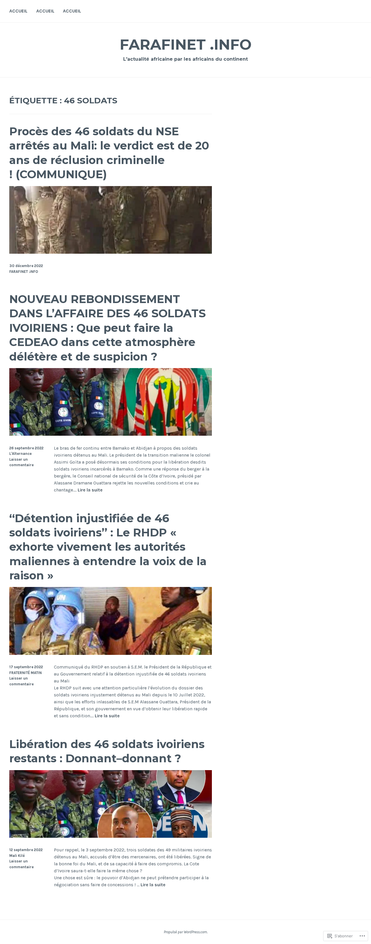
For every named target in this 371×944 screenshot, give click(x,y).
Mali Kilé (17, 855)
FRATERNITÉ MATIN (25, 673)
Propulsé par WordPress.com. (186, 932)
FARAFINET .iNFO (186, 44)
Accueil (18, 11)
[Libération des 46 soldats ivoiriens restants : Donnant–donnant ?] (110, 836)
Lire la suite (90, 490)
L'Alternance (20, 453)
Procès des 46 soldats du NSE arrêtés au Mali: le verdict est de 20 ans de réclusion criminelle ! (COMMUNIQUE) (109, 153)
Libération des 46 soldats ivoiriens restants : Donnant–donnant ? (107, 751)
